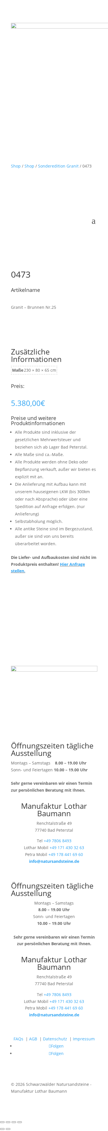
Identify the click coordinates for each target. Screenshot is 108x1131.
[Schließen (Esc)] (19, 1122)
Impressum (84, 1039)
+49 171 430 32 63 (67, 847)
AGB (33, 1039)
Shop (16, 166)
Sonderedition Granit (58, 166)
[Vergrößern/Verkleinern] (2, 1122)
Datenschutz (55, 1039)
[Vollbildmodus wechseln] (8, 1122)
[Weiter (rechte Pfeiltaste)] (8, 1129)
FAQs (18, 1039)
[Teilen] (14, 1122)
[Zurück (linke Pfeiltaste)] (2, 1129)
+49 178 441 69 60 (65, 854)
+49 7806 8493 (57, 840)
